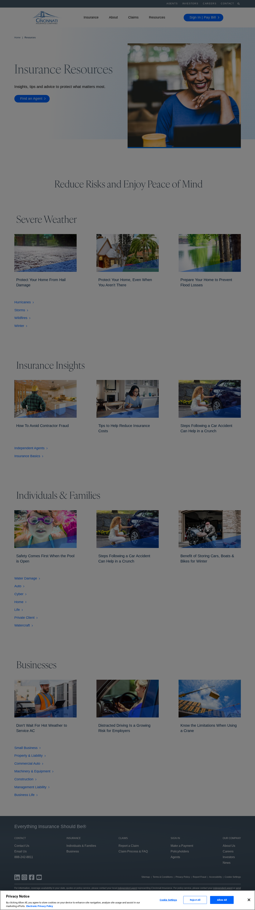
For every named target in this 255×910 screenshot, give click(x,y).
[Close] (249, 900)
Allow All (222, 899)
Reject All (195, 899)
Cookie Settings (168, 899)
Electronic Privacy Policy (39, 906)
